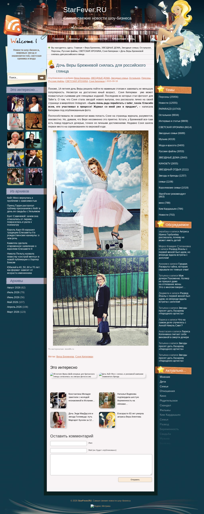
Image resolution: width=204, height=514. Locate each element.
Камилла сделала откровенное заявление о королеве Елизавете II (21, 246)
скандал (165, 405)
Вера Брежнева (92, 47)
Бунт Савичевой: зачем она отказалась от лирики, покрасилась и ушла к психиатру (22, 220)
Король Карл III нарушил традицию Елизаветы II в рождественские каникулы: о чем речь (23, 234)
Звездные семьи (130, 47)
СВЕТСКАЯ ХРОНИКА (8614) (175, 127)
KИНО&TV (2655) (168, 163)
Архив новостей (96, 38)
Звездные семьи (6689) (172, 133)
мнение (165, 376)
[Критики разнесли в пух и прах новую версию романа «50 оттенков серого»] (15, 184)
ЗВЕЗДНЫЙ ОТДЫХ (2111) (174, 169)
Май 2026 (12, 302)
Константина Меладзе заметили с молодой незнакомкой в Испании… (82, 397)
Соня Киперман (110, 51)
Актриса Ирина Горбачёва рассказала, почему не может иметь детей (174, 236)
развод (164, 424)
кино (163, 395)
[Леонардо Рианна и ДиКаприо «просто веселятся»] (34, 166)
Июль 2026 (13, 292)
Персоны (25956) (168, 97)
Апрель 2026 (14, 307)
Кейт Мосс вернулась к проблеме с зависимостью (22, 199)
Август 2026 (14, 287)
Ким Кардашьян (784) (171, 208)
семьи (164, 386)
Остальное (145, 47)
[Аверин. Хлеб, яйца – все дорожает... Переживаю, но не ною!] (15, 147)
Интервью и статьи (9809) (173, 121)
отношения (167, 391)
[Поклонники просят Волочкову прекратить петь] (34, 129)
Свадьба (165, 433)
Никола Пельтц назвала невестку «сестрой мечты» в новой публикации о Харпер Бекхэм (23, 258)
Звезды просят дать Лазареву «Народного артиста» (173, 311)
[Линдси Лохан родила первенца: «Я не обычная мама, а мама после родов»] (15, 129)
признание (167, 448)
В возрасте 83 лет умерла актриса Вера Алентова (130, 415)
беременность (169, 429)
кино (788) (164, 202)
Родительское (169, 400)
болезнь (165, 443)
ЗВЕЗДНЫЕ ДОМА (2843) (173, 157)
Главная (58, 38)
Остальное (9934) (169, 115)
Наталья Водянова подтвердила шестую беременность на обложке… (128, 399)
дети (163, 381)
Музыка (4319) (167, 139)
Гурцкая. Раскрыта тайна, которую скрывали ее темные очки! (173, 266)
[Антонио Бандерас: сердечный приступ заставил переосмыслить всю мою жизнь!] (34, 184)
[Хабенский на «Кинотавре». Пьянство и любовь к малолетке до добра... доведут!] (15, 166)
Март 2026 (13, 312)
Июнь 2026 (13, 297)
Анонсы (74, 38)
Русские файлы (69, 51)
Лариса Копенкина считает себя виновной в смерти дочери (174, 334)
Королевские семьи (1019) (173, 187)
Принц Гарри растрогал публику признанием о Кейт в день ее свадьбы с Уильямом (23, 208)
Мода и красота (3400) (171, 145)
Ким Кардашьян (170, 414)
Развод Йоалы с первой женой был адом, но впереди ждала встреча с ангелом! (174, 253)
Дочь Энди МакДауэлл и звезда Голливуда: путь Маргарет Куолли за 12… (81, 416)
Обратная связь (123, 38)
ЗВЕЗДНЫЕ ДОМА (110, 47)
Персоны (55, 51)
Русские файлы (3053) (171, 151)
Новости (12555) (168, 103)
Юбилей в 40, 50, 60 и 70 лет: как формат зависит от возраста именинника (23, 270)
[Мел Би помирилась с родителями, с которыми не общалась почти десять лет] (34, 111)
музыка (165, 438)
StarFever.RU (85, 10)
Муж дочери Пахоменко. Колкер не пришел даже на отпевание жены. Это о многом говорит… (174, 281)
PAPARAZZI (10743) (170, 109)
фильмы (165, 410)
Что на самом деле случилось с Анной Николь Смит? (172, 322)
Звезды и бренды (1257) (172, 175)
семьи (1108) (166, 181)
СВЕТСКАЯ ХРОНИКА (90, 51)
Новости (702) (167, 214)
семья (164, 419)
